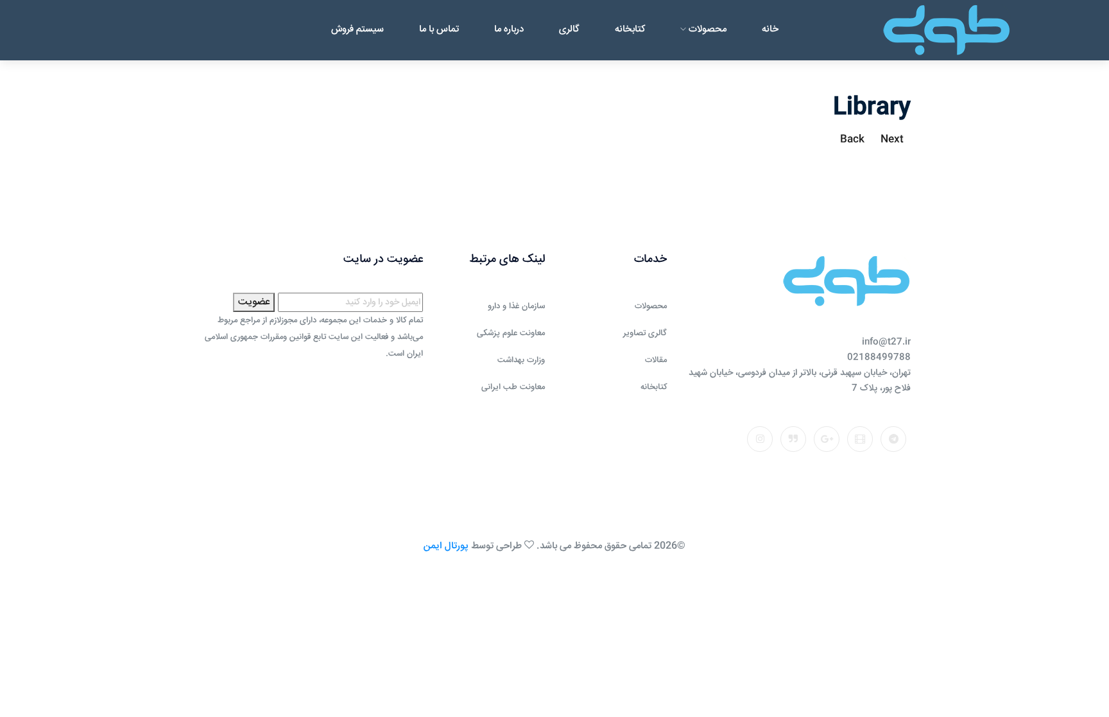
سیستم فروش (357, 29)
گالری (569, 29)
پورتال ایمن (446, 546)
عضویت (254, 302)
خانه (770, 29)
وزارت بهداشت (521, 360)
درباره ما (509, 29)
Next (892, 140)
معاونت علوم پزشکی (511, 333)
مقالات (656, 360)
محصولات (706, 29)
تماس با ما (439, 29)
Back (852, 140)
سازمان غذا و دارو (516, 306)
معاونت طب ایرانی (513, 387)
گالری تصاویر (645, 333)
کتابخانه (630, 29)
